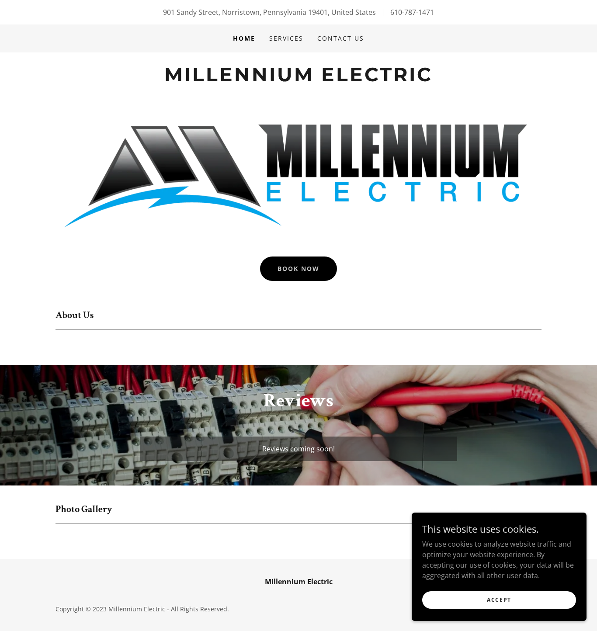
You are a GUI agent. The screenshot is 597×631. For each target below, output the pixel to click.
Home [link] (244, 38)
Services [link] (286, 38)
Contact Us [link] (340, 38)
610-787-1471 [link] (412, 12)
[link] (298, 78)
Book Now (298, 268)
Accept (499, 599)
